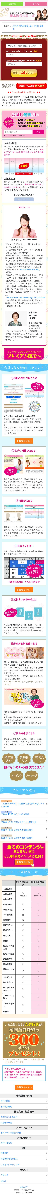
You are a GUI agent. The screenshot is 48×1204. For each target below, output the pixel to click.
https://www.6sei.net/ (29, 269)
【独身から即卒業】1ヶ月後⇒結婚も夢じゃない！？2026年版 (22, 804)
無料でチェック (24, 199)
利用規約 (4, 1153)
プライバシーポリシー (10, 1164)
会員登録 (12, 4)
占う (38, 132)
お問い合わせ (6, 1143)
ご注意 (3, 1180)
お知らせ (4, 1175)
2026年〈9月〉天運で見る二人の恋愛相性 (18, 821)
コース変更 (5, 1101)
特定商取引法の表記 (9, 1159)
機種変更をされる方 (9, 1117)
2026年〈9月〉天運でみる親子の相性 (17, 837)
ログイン (36, 4)
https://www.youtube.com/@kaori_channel (26, 297)
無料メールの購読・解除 (11, 1132)
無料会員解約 (6, 1106)
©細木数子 (24, 1187)
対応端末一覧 (6, 1122)
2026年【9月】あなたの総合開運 (15, 813)
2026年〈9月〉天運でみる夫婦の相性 (17, 829)
